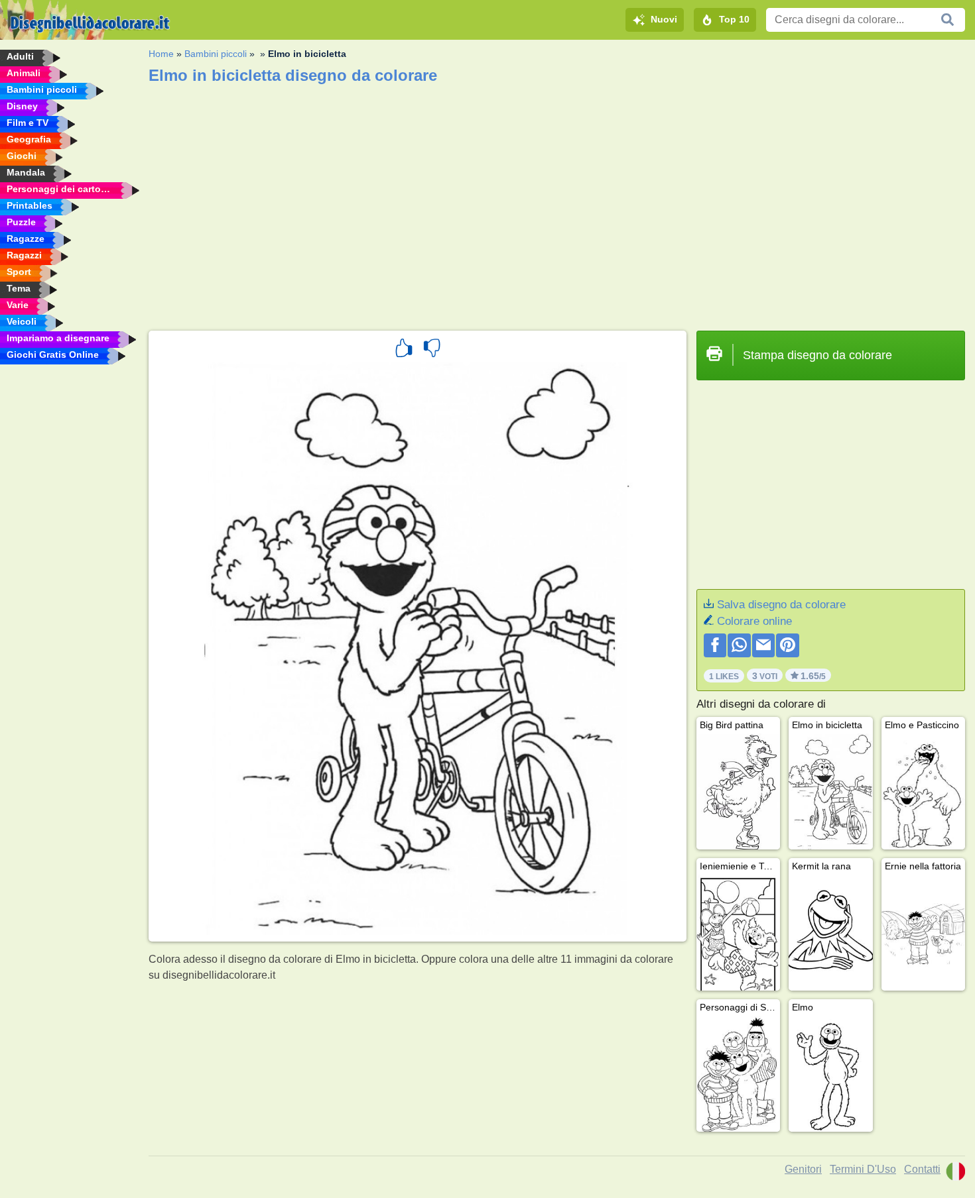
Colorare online (754, 621)
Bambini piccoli (215, 53)
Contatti (922, 1169)
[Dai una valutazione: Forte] (404, 349)
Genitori (803, 1169)
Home (161, 53)
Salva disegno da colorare (781, 604)
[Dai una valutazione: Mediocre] (432, 349)
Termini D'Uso (863, 1169)
